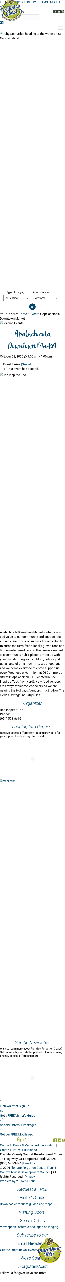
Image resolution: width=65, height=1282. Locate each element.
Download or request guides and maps (26, 1204)
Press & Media (23, 1145)
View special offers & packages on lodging (29, 1227)
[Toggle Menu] (60, 28)
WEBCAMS (40, 2)
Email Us (29, 1163)
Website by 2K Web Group (18, 1181)
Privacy (30, 1176)
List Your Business (24, 1150)
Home (22, 314)
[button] (1, 22)
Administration (45, 1145)
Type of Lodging (15, 292)
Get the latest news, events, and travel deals (30, 1250)
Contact (5, 1145)
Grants (4, 1150)
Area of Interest (41, 292)
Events (34, 314)
